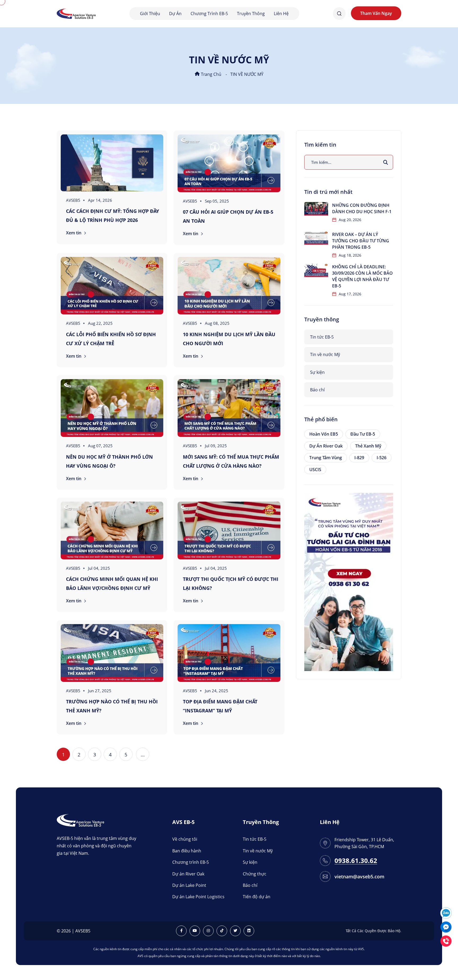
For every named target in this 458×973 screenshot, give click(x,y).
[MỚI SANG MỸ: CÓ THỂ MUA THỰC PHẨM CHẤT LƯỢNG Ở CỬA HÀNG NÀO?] (229, 408)
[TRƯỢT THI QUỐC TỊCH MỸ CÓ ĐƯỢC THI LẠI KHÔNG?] (229, 530)
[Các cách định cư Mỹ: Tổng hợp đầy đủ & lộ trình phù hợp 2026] (112, 162)
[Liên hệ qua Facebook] (446, 926)
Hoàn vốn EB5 (323, 434)
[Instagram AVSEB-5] (208, 931)
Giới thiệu (150, 13)
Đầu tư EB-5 (362, 434)
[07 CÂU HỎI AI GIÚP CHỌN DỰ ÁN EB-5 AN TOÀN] (229, 163)
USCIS (315, 469)
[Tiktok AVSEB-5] (222, 931)
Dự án (175, 13)
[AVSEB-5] (80, 819)
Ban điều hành (186, 851)
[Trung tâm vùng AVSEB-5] (76, 13)
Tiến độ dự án (256, 897)
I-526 (381, 458)
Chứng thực (254, 874)
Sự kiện (317, 372)
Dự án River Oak (326, 446)
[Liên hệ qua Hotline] (446, 940)
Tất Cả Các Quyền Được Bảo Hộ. (373, 930)
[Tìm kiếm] (385, 162)
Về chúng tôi (184, 839)
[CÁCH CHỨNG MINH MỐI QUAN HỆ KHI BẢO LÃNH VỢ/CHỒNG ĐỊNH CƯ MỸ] (112, 530)
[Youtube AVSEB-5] (195, 931)
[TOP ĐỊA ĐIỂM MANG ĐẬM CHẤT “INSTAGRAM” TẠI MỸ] (229, 653)
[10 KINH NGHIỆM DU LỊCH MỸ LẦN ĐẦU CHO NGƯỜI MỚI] (229, 286)
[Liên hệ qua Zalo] (446, 912)
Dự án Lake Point (189, 885)
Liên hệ (281, 13)
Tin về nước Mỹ (325, 354)
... (143, 754)
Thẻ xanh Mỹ (368, 446)
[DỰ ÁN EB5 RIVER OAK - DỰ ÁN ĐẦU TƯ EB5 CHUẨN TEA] (348, 581)
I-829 (359, 458)
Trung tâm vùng (325, 458)
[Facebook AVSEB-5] (181, 931)
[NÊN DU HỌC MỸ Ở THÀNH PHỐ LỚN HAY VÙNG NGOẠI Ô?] (112, 408)
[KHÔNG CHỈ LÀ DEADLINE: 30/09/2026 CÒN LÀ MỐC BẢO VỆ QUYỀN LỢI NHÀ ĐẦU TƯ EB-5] (316, 270)
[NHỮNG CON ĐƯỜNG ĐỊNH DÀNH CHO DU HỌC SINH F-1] (316, 209)
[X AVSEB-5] (235, 931)
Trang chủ (210, 74)
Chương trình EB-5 (209, 13)
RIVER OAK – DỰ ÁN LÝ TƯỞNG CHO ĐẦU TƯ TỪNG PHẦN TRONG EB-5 (360, 240)
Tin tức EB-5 (322, 337)
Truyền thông (251, 13)
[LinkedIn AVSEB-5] (249, 931)
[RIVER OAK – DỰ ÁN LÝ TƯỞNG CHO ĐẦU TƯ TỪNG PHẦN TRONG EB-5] (316, 238)
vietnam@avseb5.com (359, 876)
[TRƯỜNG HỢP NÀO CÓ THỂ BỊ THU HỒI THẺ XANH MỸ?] (112, 653)
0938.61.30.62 (355, 860)
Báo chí (317, 390)
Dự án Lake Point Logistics (198, 897)
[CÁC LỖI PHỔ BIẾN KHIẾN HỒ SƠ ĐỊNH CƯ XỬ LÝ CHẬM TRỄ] (112, 286)
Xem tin (74, 233)
